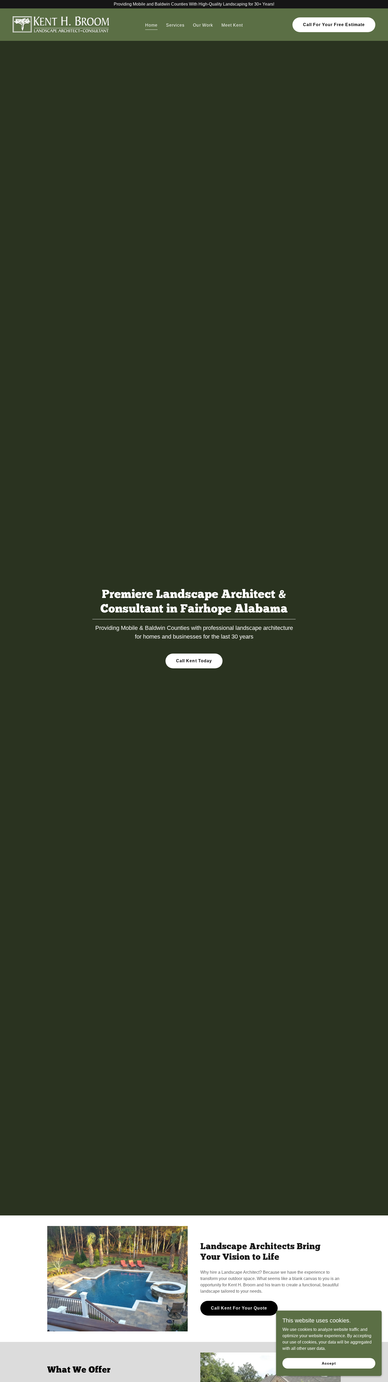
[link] (61, 24)
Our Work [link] (203, 25)
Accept (329, 1363)
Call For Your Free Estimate (334, 24)
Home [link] (151, 25)
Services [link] (175, 25)
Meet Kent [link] (232, 25)
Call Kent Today (194, 661)
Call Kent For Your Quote (239, 1308)
